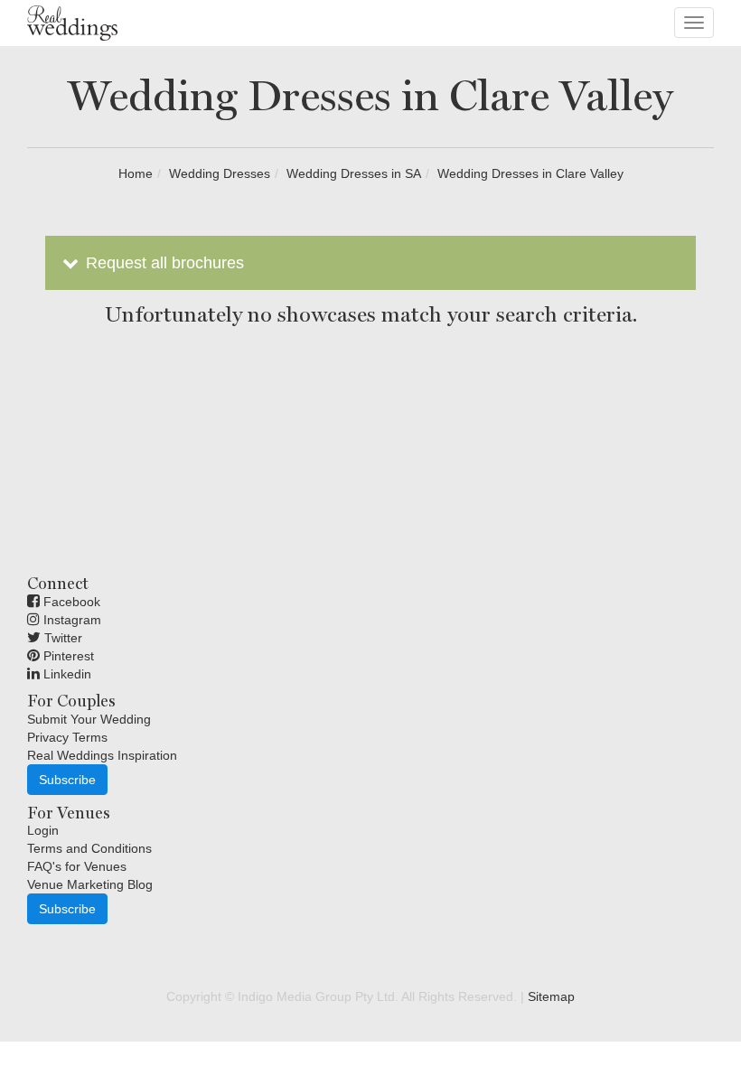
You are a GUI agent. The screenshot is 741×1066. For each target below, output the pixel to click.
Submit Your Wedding (89, 719)
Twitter (61, 638)
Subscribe (67, 779)
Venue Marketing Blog (90, 884)
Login (43, 830)
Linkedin (65, 674)
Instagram (70, 619)
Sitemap (551, 996)
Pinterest (67, 656)
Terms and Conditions (89, 848)
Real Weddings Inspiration (102, 755)
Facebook (70, 601)
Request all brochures (162, 263)
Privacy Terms (67, 737)
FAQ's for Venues (77, 866)
